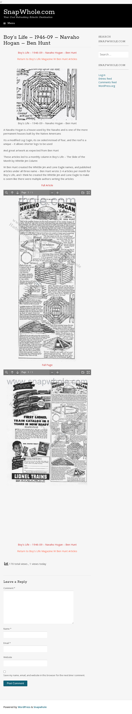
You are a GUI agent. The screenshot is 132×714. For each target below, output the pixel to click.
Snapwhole (40, 707)
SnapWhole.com (29, 12)
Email (7, 643)
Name (7, 628)
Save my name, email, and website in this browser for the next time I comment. (44, 675)
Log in (101, 75)
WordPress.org (106, 86)
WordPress (24, 707)
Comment (9, 588)
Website (7, 657)
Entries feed (105, 78)
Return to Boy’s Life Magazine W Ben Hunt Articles (47, 59)
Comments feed (107, 82)
